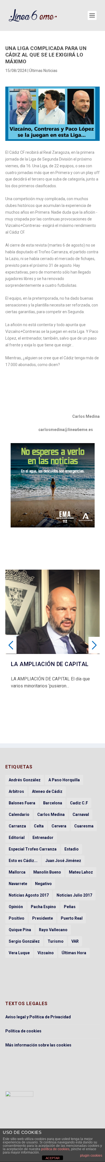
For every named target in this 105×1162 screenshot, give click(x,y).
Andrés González (25, 780)
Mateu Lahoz (81, 872)
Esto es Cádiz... (23, 860)
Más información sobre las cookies (38, 1045)
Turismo (56, 941)
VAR (75, 941)
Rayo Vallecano (53, 930)
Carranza (17, 826)
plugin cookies (91, 1156)
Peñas (70, 906)
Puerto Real (72, 918)
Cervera (59, 826)
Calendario (19, 814)
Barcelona (52, 803)
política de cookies (55, 1149)
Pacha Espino (43, 906)
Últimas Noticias (43, 70)
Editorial (17, 837)
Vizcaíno (46, 953)
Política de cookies (23, 1031)
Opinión (16, 906)
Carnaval (81, 814)
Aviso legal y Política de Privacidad (38, 1017)
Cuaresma (84, 826)
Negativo (43, 883)
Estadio (71, 849)
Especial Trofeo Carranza (33, 849)
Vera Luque (19, 953)
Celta (39, 826)
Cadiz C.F (79, 803)
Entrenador (42, 837)
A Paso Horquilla (64, 780)
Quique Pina (20, 930)
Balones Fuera (22, 803)
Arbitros (16, 791)
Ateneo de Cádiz (47, 791)
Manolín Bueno (47, 872)
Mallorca (17, 872)
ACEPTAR (53, 1158)
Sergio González (24, 941)
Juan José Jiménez (63, 860)
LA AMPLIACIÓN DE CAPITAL (50, 664)
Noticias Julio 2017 (74, 895)
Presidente (42, 918)
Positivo (16, 918)
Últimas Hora (74, 953)
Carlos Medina (51, 814)
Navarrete (18, 883)
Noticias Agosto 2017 (29, 895)
